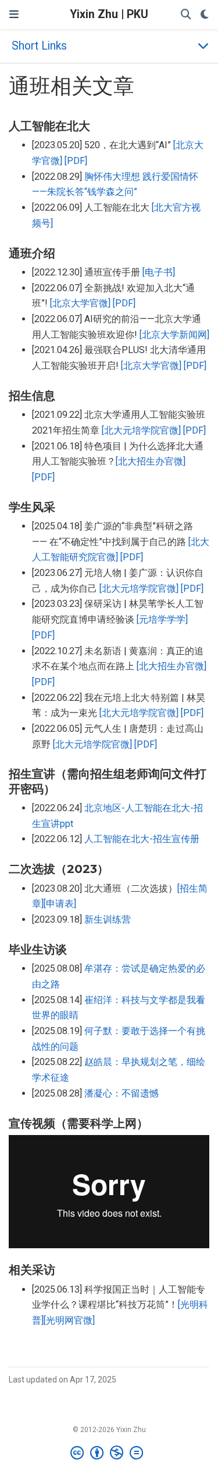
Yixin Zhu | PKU (109, 14)
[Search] (186, 15)
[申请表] (60, 903)
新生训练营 (107, 919)
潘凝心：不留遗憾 (121, 1093)
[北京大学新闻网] (174, 334)
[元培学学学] (162, 619)
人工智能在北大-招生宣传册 (141, 838)
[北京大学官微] (80, 303)
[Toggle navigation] (14, 14)
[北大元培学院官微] (141, 430)
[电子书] (158, 272)
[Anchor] (98, 125)
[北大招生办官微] (150, 461)
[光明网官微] (69, 1320)
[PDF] (76, 160)
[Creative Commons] (109, 1453)
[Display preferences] (205, 15)
